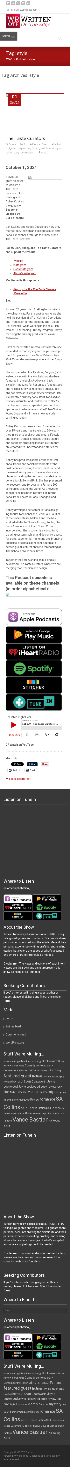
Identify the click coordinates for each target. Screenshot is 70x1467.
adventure (8, 1061)
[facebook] (8, 5)
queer (26, 1099)
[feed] (18, 5)
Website (18, 260)
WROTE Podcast (16, 59)
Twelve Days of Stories (45, 1113)
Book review (50, 1061)
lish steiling (52, 148)
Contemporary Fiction (16, 1070)
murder (44, 1092)
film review (53, 1076)
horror (16, 1081)
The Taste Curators (25, 138)
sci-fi (24, 1108)
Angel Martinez (22, 1061)
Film (45, 1076)
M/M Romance (18, 1092)
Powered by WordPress (16, 1455)
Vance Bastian (27, 152)
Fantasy (55, 1070)
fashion (35, 148)
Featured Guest (40, 144)
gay (61, 1076)
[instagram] (23, 5)
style (16, 152)
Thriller (28, 1113)
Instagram (19, 265)
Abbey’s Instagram (24, 273)
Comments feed (16, 1034)
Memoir (33, 1091)
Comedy (30, 1065)
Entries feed (13, 1026)
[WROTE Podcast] (30, 21)
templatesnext (11, 1459)
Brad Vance (18, 1065)
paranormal (16, 1099)
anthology (36, 1061)
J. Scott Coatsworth (33, 1081)
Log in (9, 1018)
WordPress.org (15, 1042)
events (14, 148)
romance (47, 1099)
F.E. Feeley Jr (43, 1070)
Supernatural (17, 1113)
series (57, 1108)
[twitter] (13, 5)
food (42, 148)
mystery (55, 1092)
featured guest (17, 1076)
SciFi (49, 1108)
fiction (37, 1076)
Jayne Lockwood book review (37, 1086)
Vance (44, 152)
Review (34, 1099)
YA (50, 1120)
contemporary (44, 1065)
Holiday (8, 1081)
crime (32, 1070)
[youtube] (28, 5)
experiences (25, 148)
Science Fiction (37, 1108)
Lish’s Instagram (23, 269)
